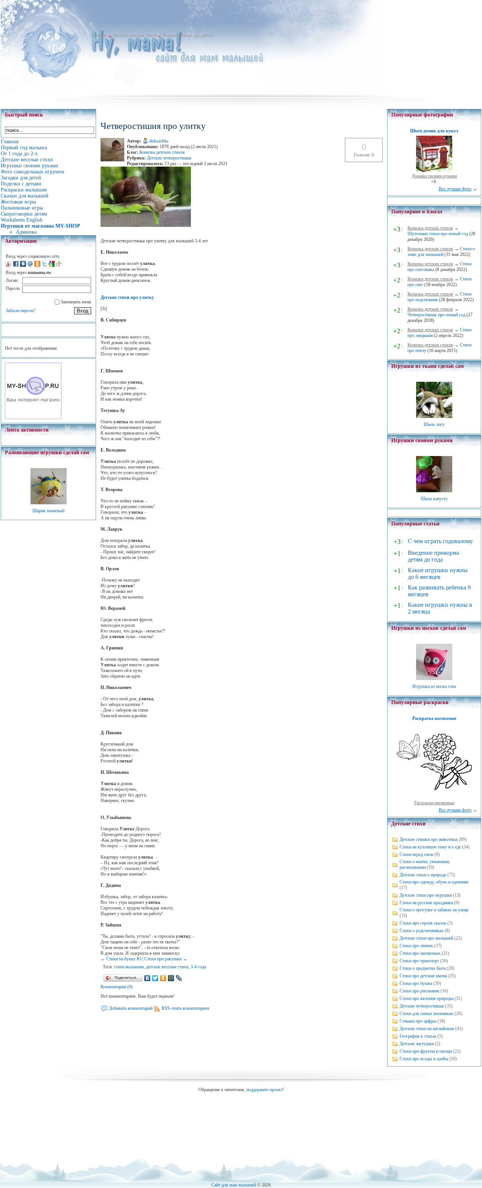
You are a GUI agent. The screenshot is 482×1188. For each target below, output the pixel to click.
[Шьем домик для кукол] (434, 170)
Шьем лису (434, 424)
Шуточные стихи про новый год (437, 233)
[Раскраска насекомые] (434, 797)
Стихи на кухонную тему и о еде (430, 847)
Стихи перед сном (416, 854)
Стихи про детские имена (423, 975)
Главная (98, 35)
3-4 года (198, 966)
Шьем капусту (434, 498)
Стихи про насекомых (420, 953)
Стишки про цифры (418, 1021)
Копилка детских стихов (162, 152)
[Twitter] (155, 978)
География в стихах (418, 1036)
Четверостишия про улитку (188, 35)
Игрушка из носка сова (434, 686)
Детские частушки (417, 1043)
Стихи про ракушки (163, 958)
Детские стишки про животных (429, 839)
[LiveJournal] (179, 978)
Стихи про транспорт (419, 960)
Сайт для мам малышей (233, 1185)
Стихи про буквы (416, 983)
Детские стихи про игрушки (426, 895)
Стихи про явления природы (426, 998)
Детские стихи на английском (427, 1028)
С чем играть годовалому (440, 541)
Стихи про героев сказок (423, 923)
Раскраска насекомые (434, 718)
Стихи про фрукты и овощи (426, 1051)
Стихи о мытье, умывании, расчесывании (425, 864)
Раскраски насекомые (434, 802)
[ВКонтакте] (147, 978)
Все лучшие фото (455, 188)
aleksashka (158, 141)
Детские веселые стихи (134, 35)
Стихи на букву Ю (123, 958)
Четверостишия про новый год (436, 314)
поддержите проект (264, 1089)
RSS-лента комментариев (185, 1008)
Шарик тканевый (48, 510)
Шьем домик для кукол (434, 130)
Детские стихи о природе (423, 874)
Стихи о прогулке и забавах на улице (434, 909)
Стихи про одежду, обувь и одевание (434, 882)
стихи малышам (129, 966)
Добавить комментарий (131, 1008)
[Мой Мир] (171, 978)
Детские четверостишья (169, 158)
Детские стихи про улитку (127, 297)
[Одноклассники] (163, 978)
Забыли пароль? (20, 310)
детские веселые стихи (167, 966)
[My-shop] (33, 417)
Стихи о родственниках (422, 930)
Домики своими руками (434, 176)
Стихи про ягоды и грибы (424, 1058)
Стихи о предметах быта (422, 968)
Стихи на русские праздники (426, 902)
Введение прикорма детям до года (433, 556)
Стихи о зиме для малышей (441, 251)
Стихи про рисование (419, 991)
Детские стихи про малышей (426, 938)
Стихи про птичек (416, 945)
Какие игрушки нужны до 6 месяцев (438, 573)
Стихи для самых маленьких (426, 1013)
